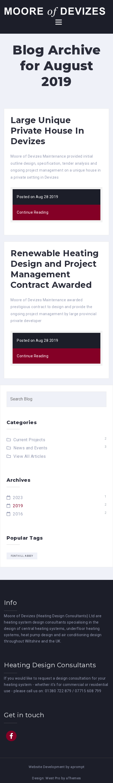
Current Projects (29, 439)
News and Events (30, 447)
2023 (18, 497)
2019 (18, 505)
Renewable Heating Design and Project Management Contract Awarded (55, 269)
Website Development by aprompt (57, 767)
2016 (18, 513)
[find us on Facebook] (11, 736)
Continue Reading (32, 212)
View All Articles (29, 456)
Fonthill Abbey (22, 556)
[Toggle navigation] (58, 22)
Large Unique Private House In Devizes (47, 130)
